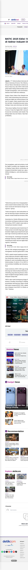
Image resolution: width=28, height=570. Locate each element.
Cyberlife (13, 23)
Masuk (23, 19)
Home (8, 23)
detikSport (22, 552)
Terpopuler (19, 26)
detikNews (22, 543)
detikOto (21, 555)
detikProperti (22, 557)
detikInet (21, 548)
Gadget (19, 23)
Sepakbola (22, 554)
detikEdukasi (22, 545)
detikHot (21, 550)
